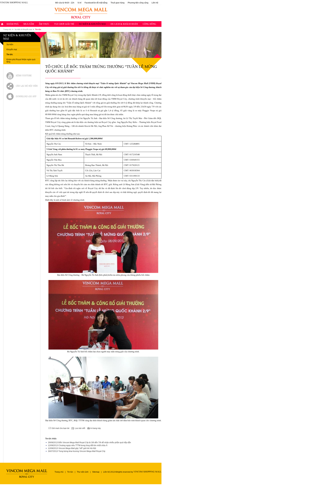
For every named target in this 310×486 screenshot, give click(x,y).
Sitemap (95, 472)
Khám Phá (13, 24)
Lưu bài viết (80, 428)
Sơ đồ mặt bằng (100, 3)
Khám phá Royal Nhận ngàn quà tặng (20, 60)
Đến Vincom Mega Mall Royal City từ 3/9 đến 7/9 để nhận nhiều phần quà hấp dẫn (94, 442)
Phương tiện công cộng (138, 3)
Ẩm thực (44, 24)
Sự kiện (9, 44)
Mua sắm (28, 24)
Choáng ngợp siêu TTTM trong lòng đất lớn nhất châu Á (82, 445)
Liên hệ (155, 3)
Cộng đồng (149, 24)
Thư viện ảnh (82, 472)
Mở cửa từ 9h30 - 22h (64, 3)
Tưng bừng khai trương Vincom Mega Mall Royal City (81, 451)
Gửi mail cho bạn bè (60, 428)
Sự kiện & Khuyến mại (92, 24)
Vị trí (79, 3)
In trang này (95, 428)
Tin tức (9, 54)
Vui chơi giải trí (64, 24)
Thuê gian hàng (117, 3)
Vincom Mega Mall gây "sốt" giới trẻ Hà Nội (77, 448)
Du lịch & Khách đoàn (124, 24)
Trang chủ (7, 29)
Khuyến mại (11, 49)
